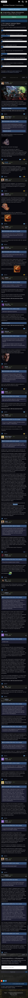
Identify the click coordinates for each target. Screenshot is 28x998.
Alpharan (7, 193)
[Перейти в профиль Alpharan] (2, 194)
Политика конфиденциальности (15, 992)
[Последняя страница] (27, 77)
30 (2, 60)
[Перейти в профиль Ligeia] (2, 180)
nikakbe (6, 226)
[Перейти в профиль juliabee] (2, 593)
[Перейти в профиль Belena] (2, 367)
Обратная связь (13, 994)
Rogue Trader (17, 13)
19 (2, 31)
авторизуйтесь (15, 961)
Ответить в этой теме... (8, 967)
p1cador (5, 13)
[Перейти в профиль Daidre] (2, 392)
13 (2, 67)
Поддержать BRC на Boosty (14, 9)
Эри (6, 580)
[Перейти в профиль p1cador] (2, 83)
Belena (6, 366)
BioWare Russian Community (13, 5)
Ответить (14, 17)
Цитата (5, 113)
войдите (8, 71)
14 (2, 42)
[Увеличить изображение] (14, 92)
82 (2, 37)
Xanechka (7, 304)
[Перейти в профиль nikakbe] (2, 227)
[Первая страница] (2, 79)
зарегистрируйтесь (16, 71)
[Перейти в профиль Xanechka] (2, 304)
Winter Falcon (8, 116)
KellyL (14, 121)
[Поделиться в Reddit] (2, 981)
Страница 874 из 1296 (14, 77)
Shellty (14, 371)
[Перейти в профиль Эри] (2, 580)
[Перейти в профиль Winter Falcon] (2, 117)
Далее (23, 77)
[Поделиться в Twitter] (4, 981)
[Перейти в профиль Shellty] (2, 163)
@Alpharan (15, 504)
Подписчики (12, 971)
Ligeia (6, 179)
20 (2, 48)
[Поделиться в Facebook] (6, 981)
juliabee (7, 592)
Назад (4, 77)
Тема (5, 992)
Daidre (6, 391)
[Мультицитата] (2, 114)
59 (2, 55)
